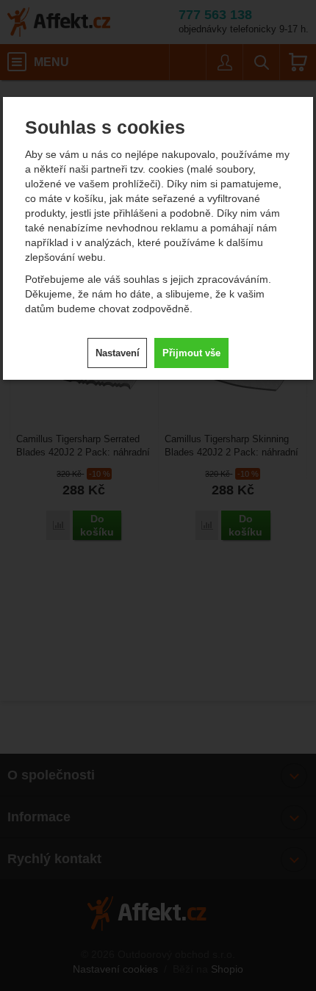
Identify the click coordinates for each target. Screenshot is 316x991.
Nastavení (118, 352)
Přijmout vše (191, 352)
